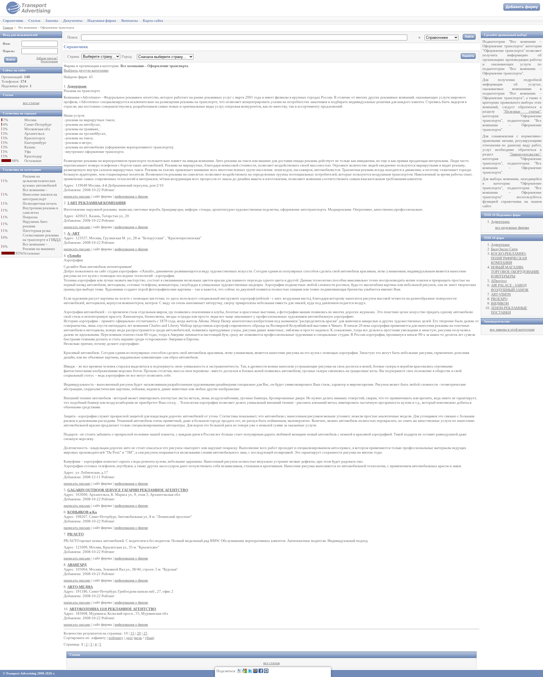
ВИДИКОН (500, 303)
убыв (149, 638)
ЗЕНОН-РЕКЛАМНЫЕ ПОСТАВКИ (509, 310)
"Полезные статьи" (522, 111)
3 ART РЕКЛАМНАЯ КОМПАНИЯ (96, 203)
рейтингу (116, 638)
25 (145, 633)
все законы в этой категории (512, 329)
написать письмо (77, 196)
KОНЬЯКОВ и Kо (82, 512)
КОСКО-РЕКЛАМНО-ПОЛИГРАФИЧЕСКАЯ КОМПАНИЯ (509, 258)
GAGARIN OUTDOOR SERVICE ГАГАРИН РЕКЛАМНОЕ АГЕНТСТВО (127, 490)
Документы (72, 20)
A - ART (73, 233)
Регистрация (49, 61)
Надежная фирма (101, 20)
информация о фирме (131, 196)
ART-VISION (501, 294)
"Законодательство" (525, 154)
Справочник (13, 20)
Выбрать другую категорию (86, 70)
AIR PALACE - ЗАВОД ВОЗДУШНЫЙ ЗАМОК (510, 287)
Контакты (129, 20)
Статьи (34, 20)
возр (138, 638)
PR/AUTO (75, 534)
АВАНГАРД (77, 565)
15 (132, 633)
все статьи (31, 103)
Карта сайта (153, 20)
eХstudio (74, 255)
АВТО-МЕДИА (80, 587)
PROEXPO (499, 299)
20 (139, 633)
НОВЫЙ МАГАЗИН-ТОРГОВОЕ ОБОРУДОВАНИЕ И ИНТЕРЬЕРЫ (515, 271)
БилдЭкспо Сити (504, 249)
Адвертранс (77, 86)
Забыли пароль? (47, 58)
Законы (51, 20)
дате (129, 638)
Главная (8, 27)
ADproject (499, 281)
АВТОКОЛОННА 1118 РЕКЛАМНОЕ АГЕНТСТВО (112, 609)
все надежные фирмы (512, 227)
